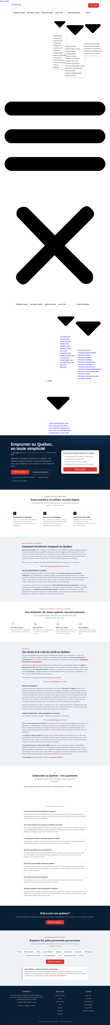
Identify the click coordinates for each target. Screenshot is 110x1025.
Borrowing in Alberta (70, 51)
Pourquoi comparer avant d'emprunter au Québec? (41, 888)
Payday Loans (57, 43)
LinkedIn (33, 1005)
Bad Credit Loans (33, 12)
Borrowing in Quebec (71, 53)
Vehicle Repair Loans (59, 60)
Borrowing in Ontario (71, 46)
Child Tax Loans (58, 57)
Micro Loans (57, 50)
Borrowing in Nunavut (71, 75)
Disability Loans (58, 45)
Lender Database (88, 1004)
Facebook (20, 1005)
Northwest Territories (70, 955)
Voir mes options (80, 469)
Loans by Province (60, 995)
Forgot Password (88, 1001)
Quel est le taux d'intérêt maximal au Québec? (39, 863)
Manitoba (58, 952)
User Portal (88, 998)
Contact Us (60, 1014)
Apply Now (88, 995)
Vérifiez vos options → (20, 472)
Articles (60, 998)
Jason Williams (17, 452)
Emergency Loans (58, 52)
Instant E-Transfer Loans (60, 55)
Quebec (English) (48, 952)
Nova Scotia (78, 952)
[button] (55, 190)
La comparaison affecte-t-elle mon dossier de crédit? (42, 838)
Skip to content (4, 1)
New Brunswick (88, 952)
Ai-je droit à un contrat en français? (36, 877)
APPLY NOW (93, 5)
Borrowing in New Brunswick (72, 63)
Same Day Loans (47, 12)
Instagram (27, 1005)
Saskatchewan (68, 952)
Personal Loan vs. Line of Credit (92, 53)
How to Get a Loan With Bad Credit (92, 51)
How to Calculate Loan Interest (91, 46)
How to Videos (60, 1001)
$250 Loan (56, 65)
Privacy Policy (88, 1007)
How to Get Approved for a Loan (92, 43)
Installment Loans (58, 47)
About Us (60, 1007)
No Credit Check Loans (59, 62)
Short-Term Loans (58, 40)
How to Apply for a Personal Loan (92, 48)
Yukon (60, 955)
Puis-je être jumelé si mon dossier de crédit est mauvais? (43, 825)
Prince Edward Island (49, 955)
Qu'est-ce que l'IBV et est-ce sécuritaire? (38, 850)
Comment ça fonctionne (40, 472)
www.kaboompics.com (54, 566)
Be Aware (60, 1011)
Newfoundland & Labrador (33, 955)
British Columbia (28, 952)
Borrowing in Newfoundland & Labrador (75, 65)
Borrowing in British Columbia (73, 48)
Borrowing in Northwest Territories (74, 73)
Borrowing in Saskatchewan (72, 58)
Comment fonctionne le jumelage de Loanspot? (40, 811)
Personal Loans (18, 12)
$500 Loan (56, 67)
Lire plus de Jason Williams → (58, 975)
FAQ (60, 1004)
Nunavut (81, 955)
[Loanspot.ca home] (16, 5)
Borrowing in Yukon (70, 70)
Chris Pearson (54, 720)
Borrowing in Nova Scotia (72, 60)
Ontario (19, 952)
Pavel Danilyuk (54, 681)
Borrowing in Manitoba (71, 56)
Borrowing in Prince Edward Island (74, 68)
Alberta (38, 952)
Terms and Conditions (88, 1011)
